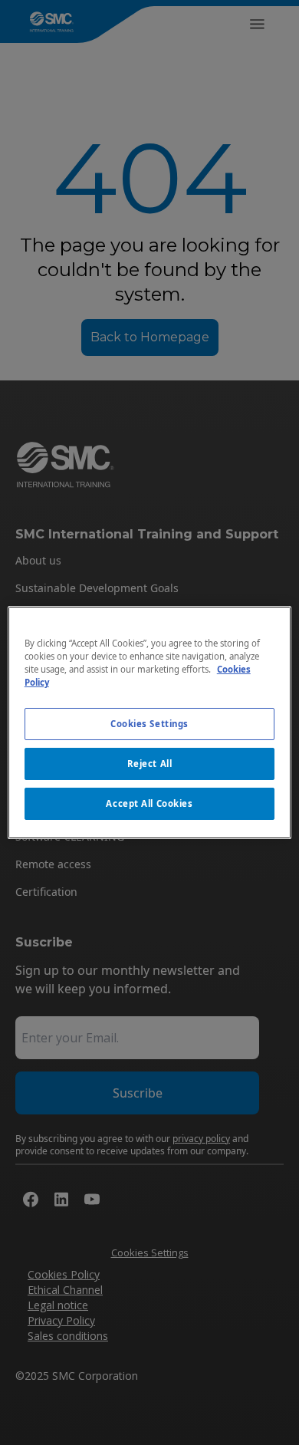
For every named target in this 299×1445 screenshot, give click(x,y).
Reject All (149, 763)
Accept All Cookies (149, 803)
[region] (150, 722)
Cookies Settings (149, 723)
